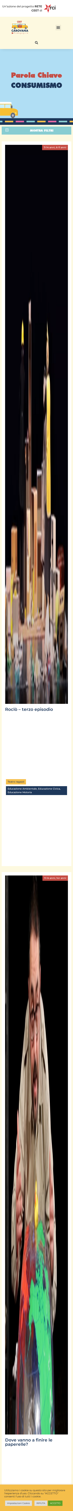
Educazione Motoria (20, 792)
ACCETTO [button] (55, 1503)
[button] (58, 27)
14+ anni (61, 878)
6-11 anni (61, 147)
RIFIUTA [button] (40, 1503)
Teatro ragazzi (16, 781)
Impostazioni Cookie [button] (18, 1503)
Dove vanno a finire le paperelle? (28, 1442)
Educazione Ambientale (22, 788)
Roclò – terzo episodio (29, 709)
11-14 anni (49, 147)
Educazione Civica (49, 788)
